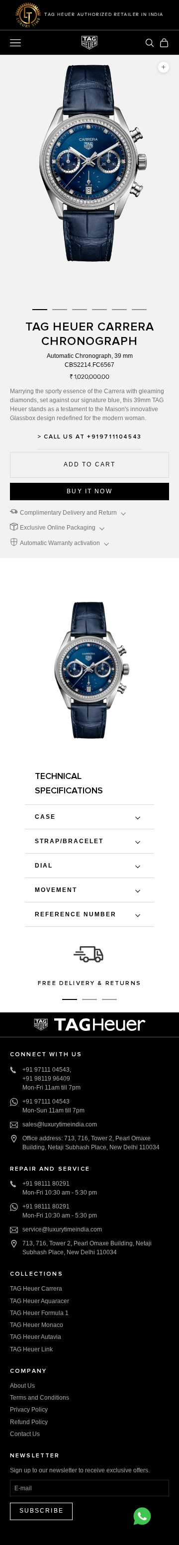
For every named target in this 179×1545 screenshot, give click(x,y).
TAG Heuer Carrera (36, 1288)
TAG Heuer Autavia (35, 1336)
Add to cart (90, 464)
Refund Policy (29, 1422)
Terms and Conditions (39, 1397)
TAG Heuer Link (31, 1349)
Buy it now (89, 491)
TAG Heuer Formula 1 (39, 1313)
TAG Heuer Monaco (36, 1325)
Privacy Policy (29, 1409)
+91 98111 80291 (46, 1183)
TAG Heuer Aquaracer (39, 1301)
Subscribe (41, 1510)
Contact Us (25, 1434)
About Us (22, 1385)
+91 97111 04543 (46, 1069)
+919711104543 (114, 437)
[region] (89, 964)
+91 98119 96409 (46, 1078)
